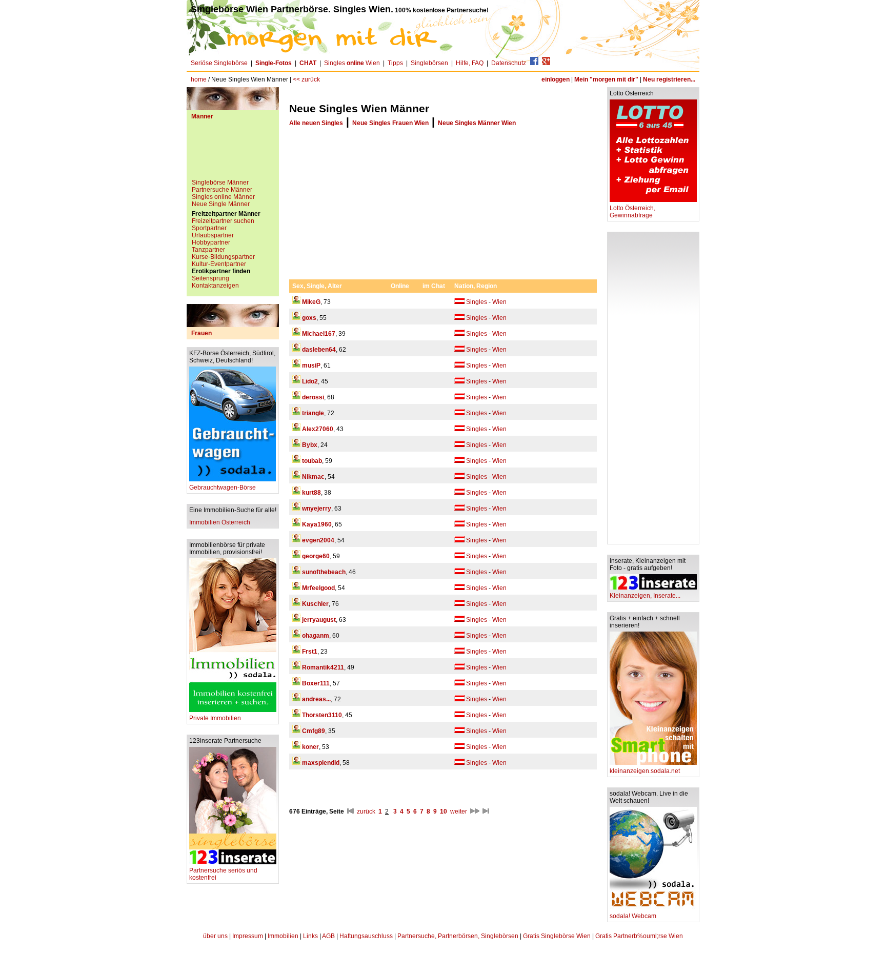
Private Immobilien (215, 718)
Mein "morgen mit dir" (606, 79)
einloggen (555, 79)
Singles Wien (352, 63)
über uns (215, 936)
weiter (458, 811)
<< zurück (306, 79)
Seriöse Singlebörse (219, 63)
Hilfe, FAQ (470, 63)
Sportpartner (209, 228)
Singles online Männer (223, 196)
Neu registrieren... (669, 79)
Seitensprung (210, 278)
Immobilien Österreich (219, 522)
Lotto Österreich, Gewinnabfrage (632, 212)
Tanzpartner (208, 249)
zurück (366, 811)
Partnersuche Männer (222, 189)
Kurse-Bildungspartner (223, 256)
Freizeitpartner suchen (223, 221)
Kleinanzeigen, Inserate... (645, 595)
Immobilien (283, 936)
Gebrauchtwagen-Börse (222, 487)
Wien (499, 302)
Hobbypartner (211, 242)
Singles (476, 302)
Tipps (395, 63)
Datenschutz (508, 63)
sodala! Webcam (633, 916)
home (199, 79)
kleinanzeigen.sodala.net (645, 771)
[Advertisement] (233, 153)
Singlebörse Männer (220, 182)
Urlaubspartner (213, 235)
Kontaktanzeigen (215, 285)
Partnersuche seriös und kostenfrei (223, 874)
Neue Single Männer (221, 204)
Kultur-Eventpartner (219, 264)
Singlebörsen (429, 63)
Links (310, 936)
